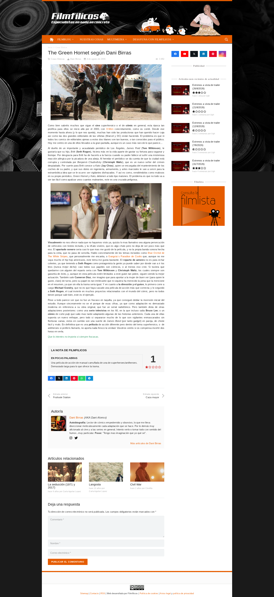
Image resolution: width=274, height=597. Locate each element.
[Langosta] (106, 472)
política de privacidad (183, 593)
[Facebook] (175, 54)
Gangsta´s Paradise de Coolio (125, 256)
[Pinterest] (213, 54)
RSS (103, 593)
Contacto (94, 593)
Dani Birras (75, 59)
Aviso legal (165, 593)
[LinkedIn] (203, 54)
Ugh (208, 96)
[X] (194, 54)
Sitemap (84, 593)
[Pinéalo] (74, 378)
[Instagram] (222, 54)
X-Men (110, 129)
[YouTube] (185, 54)
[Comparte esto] (51, 378)
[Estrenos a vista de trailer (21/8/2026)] (180, 109)
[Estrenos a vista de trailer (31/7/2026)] (180, 166)
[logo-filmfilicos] (80, 18)
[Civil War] (147, 472)
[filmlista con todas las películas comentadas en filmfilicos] (199, 225)
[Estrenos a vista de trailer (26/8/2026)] (180, 90)
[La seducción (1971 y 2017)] (65, 472)
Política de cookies (149, 593)
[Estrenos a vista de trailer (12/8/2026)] (180, 128)
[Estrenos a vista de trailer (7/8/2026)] (180, 147)
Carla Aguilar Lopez (72, 491)
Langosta (95, 484)
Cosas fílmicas (57, 59)
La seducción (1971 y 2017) (61, 486)
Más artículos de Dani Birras (145, 443)
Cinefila (148, 488)
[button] (72, 39)
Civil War (135, 484)
